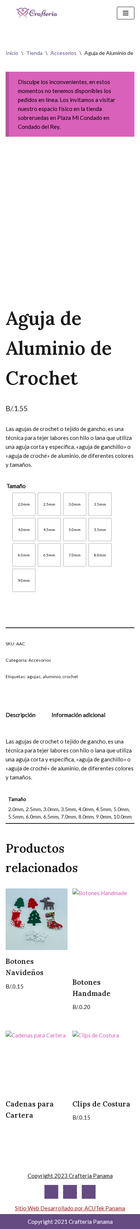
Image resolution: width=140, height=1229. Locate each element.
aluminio (51, 676)
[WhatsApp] (89, 1192)
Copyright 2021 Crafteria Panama (70, 1221)
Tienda (34, 53)
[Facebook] (70, 1192)
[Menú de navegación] (125, 13)
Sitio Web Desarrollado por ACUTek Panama (70, 1208)
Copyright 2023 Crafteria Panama (70, 1175)
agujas (34, 676)
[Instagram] (51, 1192)
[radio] (24, 504)
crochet (70, 676)
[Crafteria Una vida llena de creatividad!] (37, 13)
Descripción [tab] (20, 714)
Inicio (12, 53)
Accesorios (63, 53)
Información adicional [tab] (78, 714)
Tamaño (16, 485)
